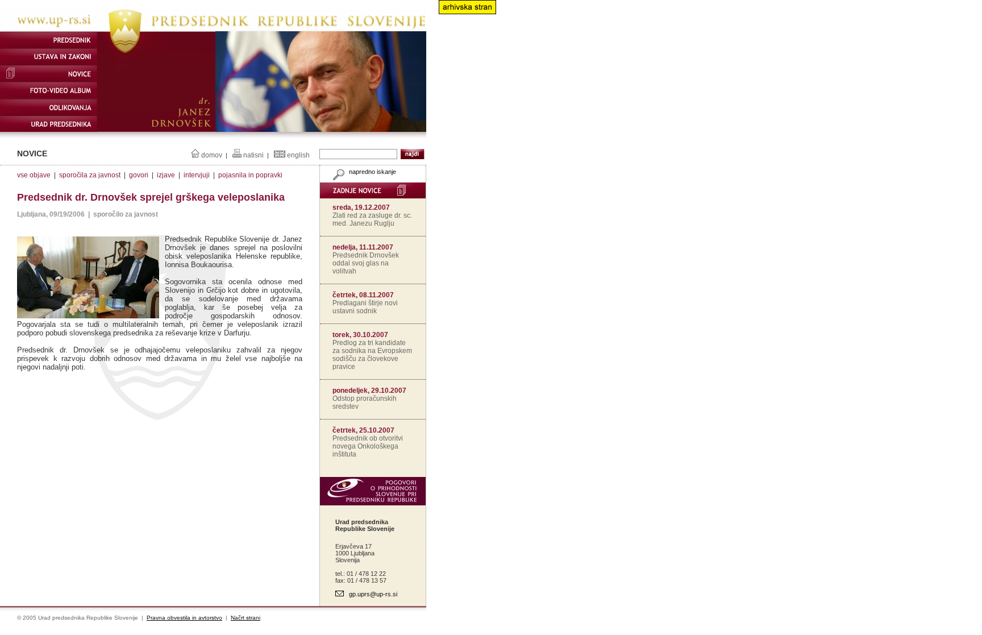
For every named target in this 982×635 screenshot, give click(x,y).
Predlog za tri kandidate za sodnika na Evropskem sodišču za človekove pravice (372, 355)
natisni (253, 155)
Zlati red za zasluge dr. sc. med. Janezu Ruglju (372, 219)
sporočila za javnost (89, 175)
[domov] (213, 29)
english (298, 155)
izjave (166, 175)
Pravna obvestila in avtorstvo (184, 618)
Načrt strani (245, 618)
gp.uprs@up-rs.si (373, 594)
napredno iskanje (371, 171)
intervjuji (197, 175)
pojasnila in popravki (250, 175)
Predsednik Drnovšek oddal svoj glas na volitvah (365, 263)
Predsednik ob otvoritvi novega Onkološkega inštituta (367, 446)
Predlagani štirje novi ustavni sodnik (365, 307)
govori (138, 175)
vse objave (34, 175)
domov (211, 155)
